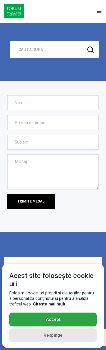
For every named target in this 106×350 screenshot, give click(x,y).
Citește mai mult (49, 304)
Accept (53, 319)
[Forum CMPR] (14, 11)
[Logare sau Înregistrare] (84, 11)
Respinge (53, 335)
